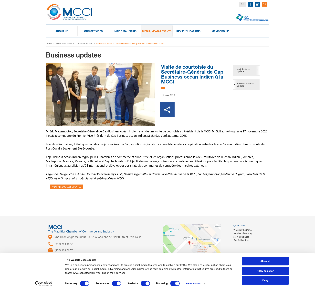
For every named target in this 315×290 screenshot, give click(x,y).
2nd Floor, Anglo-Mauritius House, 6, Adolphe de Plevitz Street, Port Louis (98, 237)
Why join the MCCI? (242, 230)
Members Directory (242, 233)
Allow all (265, 261)
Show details (193, 283)
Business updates (85, 43)
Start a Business (241, 236)
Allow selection (265, 270)
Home (49, 43)
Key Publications (241, 240)
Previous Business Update (245, 84)
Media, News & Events (65, 43)
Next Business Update (243, 70)
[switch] (116, 283)
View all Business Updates (66, 187)
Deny (265, 280)
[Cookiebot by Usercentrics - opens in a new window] (43, 283)
